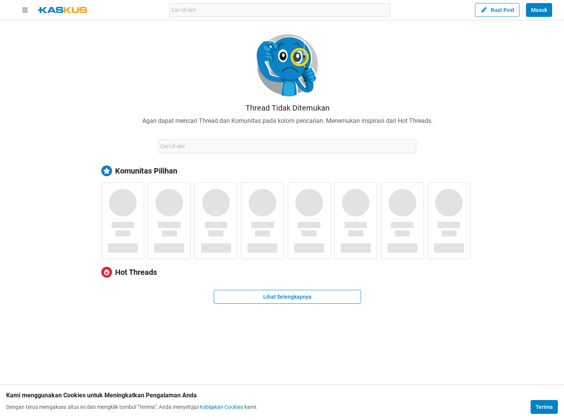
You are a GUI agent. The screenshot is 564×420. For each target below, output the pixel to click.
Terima (544, 407)
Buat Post (503, 10)
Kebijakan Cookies (221, 407)
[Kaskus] (62, 10)
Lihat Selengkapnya (287, 297)
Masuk (539, 10)
